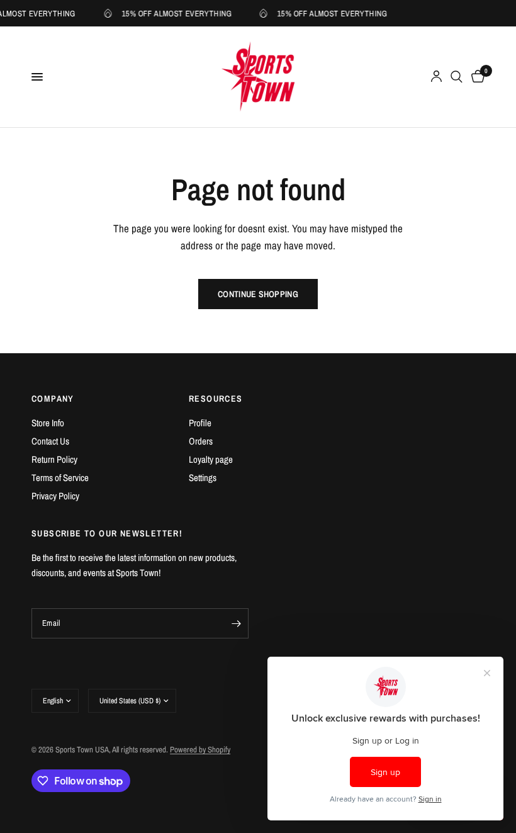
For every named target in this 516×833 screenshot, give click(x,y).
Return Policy (54, 459)
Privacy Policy (55, 495)
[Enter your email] (236, 623)
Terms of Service (60, 477)
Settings (202, 477)
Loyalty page (211, 459)
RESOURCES (216, 398)
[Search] (456, 76)
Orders (201, 441)
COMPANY (52, 398)
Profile (200, 422)
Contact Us (50, 441)
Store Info (47, 422)
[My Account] (436, 76)
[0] (476, 76)
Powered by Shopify (200, 749)
